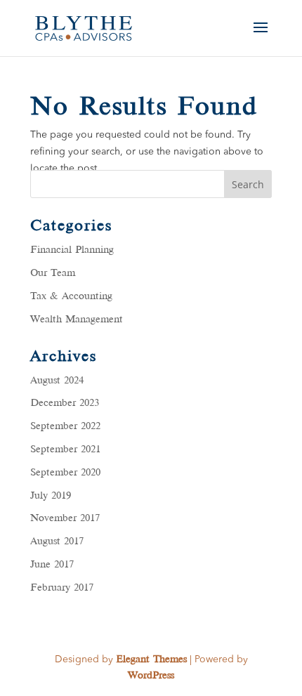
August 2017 (57, 541)
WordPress (151, 676)
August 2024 (57, 381)
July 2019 (50, 496)
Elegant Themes (151, 659)
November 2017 (65, 518)
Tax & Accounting (71, 296)
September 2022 (65, 426)
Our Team (52, 273)
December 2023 (64, 403)
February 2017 (61, 588)
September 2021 (65, 449)
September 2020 (65, 473)
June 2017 (52, 565)
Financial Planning (72, 250)
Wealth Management (76, 319)
